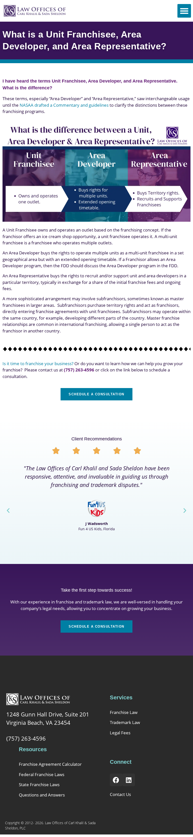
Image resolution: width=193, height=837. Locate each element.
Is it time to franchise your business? (38, 363)
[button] (184, 11)
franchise (65, 602)
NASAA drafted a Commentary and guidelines (64, 105)
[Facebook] (116, 780)
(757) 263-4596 (26, 738)
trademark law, (98, 602)
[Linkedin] (128, 780)
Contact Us (120, 794)
